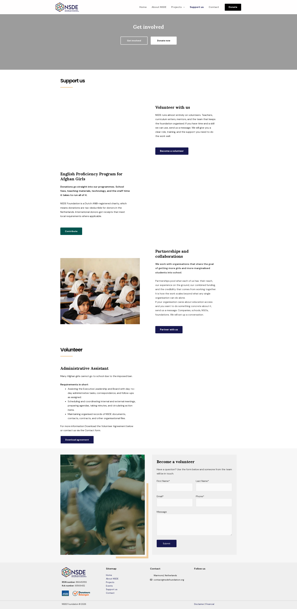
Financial (210, 604)
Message (162, 511)
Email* (160, 496)
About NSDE (159, 7)
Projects (176, 7)
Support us (197, 7)
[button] (183, 7)
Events (109, 585)
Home (143, 7)
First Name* (163, 481)
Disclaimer (199, 604)
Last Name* (202, 481)
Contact (214, 7)
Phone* (200, 496)
